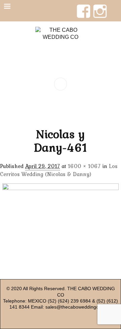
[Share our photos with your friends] (100, 6)
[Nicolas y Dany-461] (60, 226)
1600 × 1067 (84, 166)
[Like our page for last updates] (83, 6)
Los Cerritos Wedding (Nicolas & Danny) (59, 170)
